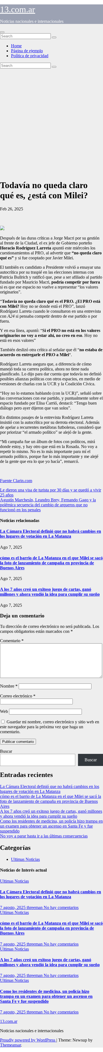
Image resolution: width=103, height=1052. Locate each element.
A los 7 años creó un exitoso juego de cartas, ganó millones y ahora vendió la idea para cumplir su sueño (50, 592)
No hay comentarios (61, 907)
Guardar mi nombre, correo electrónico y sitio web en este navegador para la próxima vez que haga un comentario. (49, 726)
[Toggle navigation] (2, 32)
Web (4, 711)
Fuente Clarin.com (16, 480)
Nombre (9, 686)
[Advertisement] (51, 122)
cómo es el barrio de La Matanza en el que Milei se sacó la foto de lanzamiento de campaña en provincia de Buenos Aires (51, 563)
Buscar (6, 751)
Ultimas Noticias (25, 859)
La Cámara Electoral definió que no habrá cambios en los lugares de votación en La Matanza (50, 534)
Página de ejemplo (27, 50)
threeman (35, 907)
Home (16, 45)
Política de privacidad (29, 55)
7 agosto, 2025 (13, 907)
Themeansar (10, 1045)
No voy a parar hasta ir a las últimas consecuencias (44, 836)
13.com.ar (17, 9)
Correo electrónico (17, 696)
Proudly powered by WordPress (28, 1040)
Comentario (12, 640)
